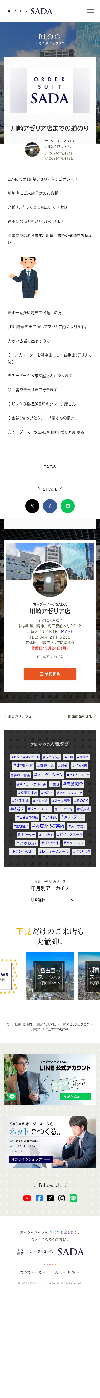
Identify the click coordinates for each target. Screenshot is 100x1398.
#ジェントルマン (39, 809)
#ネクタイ (46, 834)
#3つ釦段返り (26, 843)
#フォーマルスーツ (69, 792)
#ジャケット (50, 843)
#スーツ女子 (77, 826)
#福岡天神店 (27, 792)
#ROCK (81, 800)
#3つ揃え (49, 817)
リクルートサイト (64, 1272)
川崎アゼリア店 (50, 608)
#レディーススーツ (54, 851)
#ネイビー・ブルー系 (31, 784)
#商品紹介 (73, 784)
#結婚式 (16, 809)
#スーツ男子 (61, 800)
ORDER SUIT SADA (42, 1283)
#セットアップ (73, 843)
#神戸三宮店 (20, 775)
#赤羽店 (83, 757)
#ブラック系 (51, 757)
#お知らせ (23, 765)
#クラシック (81, 851)
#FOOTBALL (22, 851)
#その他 (79, 765)
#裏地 (54, 784)
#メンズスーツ (72, 817)
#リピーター (26, 834)
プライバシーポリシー (32, 1272)
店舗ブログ (39, 744)
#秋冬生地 (20, 800)
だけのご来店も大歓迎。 (50, 936)
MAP (65, 631)
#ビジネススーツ (70, 834)
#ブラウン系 (64, 809)
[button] (90, 11)
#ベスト (47, 792)
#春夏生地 (45, 765)
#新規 (63, 765)
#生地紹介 (20, 826)
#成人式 (83, 809)
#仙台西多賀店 (27, 817)
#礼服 (68, 757)
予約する (51, 674)
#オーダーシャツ (48, 775)
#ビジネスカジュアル (25, 757)
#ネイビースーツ (78, 775)
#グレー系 (40, 800)
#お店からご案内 (48, 826)
